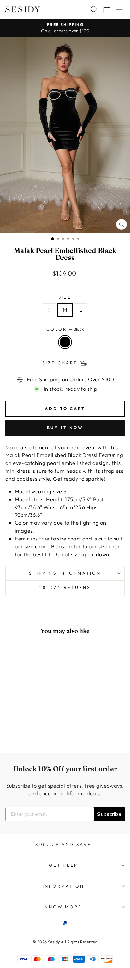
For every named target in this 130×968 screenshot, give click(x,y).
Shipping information (65, 573)
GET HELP (63, 865)
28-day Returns (65, 587)
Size (65, 297)
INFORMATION (64, 886)
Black (65, 342)
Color (65, 329)
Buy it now (65, 427)
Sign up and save (63, 844)
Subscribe (109, 814)
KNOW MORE (63, 906)
